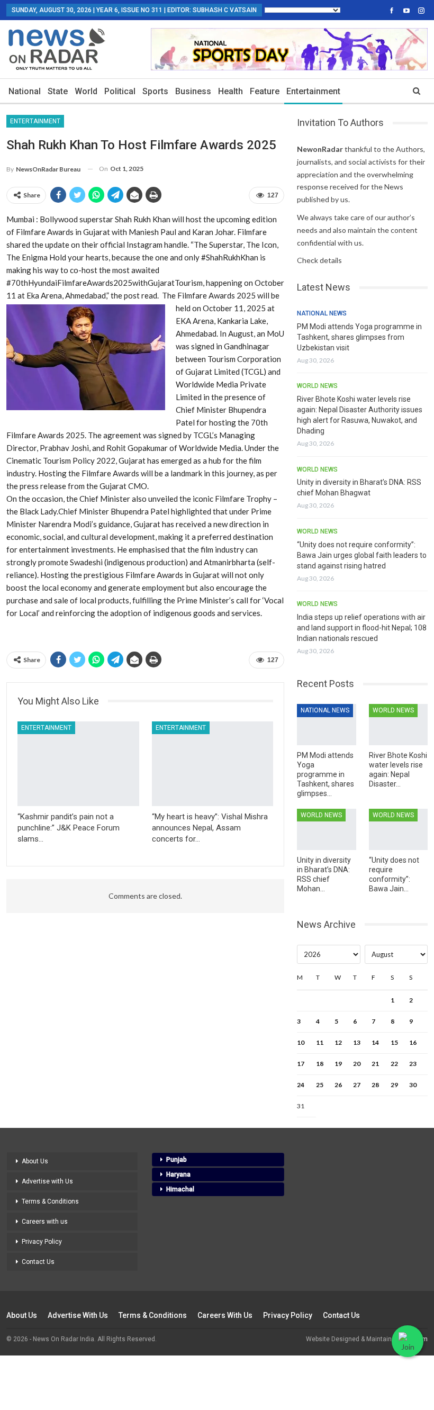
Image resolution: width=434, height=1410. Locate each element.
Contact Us (38, 1262)
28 (375, 1085)
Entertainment (313, 91)
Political (119, 91)
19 (338, 1064)
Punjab (176, 1159)
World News (317, 386)
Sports (155, 91)
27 (356, 1085)
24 (300, 1085)
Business (193, 91)
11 (319, 1042)
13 (356, 1042)
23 (413, 1064)
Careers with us (45, 1221)
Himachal (180, 1189)
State (58, 91)
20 (356, 1064)
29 (394, 1085)
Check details (319, 260)
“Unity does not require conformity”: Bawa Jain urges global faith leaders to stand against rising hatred (362, 555)
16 (413, 1042)
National (24, 91)
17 (300, 1064)
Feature (264, 91)
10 (300, 1042)
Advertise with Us (47, 1181)
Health (230, 91)
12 (338, 1042)
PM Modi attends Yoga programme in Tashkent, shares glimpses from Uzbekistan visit (359, 337)
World (86, 91)
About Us (35, 1161)
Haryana (178, 1174)
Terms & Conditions (50, 1201)
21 (375, 1064)
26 (338, 1085)
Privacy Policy (42, 1241)
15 (394, 1042)
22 (394, 1064)
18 (319, 1064)
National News (322, 313)
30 (413, 1085)
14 (375, 1042)
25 (319, 1085)
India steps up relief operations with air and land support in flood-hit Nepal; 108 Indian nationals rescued (362, 628)
